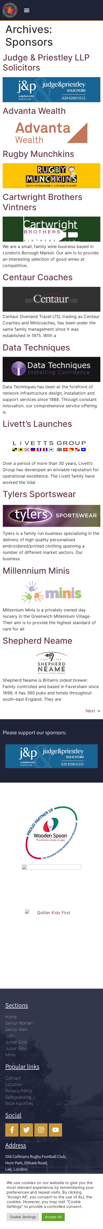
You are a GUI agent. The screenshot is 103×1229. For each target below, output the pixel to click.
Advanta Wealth (34, 111)
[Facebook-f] (11, 1130)
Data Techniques (36, 347)
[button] (26, 10)
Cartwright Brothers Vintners (42, 202)
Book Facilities (19, 1103)
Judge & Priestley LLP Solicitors (46, 62)
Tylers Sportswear (39, 494)
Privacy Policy (18, 1090)
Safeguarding (18, 1097)
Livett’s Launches (37, 424)
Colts (10, 1035)
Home (11, 1016)
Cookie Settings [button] (23, 1217)
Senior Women (19, 1023)
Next (93, 710)
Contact (13, 1078)
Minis (10, 1054)
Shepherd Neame (37, 640)
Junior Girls (16, 1042)
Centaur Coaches (38, 277)
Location (13, 1084)
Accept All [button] (53, 1217)
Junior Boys (16, 1048)
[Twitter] (26, 1130)
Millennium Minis (36, 571)
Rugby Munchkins (38, 154)
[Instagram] (41, 1130)
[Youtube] (55, 1130)
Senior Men (16, 1029)
